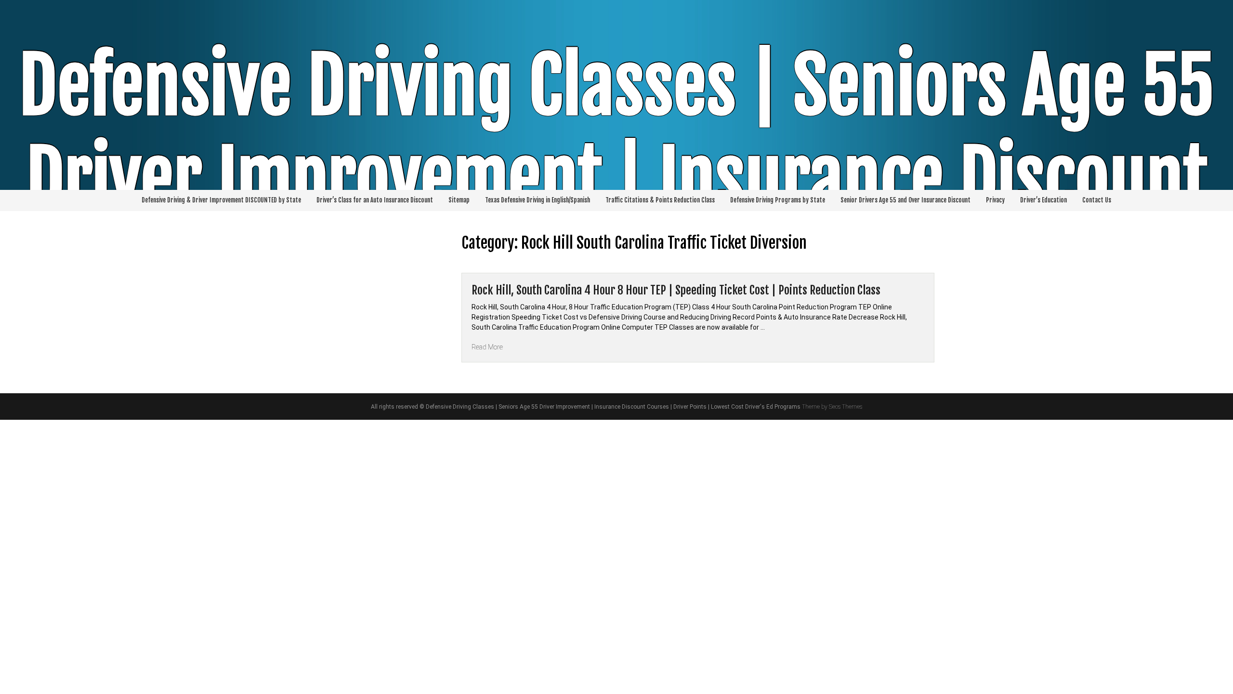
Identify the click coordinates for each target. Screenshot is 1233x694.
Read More (487, 347)
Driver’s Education (1043, 200)
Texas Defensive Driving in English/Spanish (537, 200)
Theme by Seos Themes (832, 406)
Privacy (995, 200)
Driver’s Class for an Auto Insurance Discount (374, 200)
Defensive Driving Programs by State (777, 200)
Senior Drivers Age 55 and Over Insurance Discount (905, 200)
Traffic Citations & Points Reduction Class (660, 200)
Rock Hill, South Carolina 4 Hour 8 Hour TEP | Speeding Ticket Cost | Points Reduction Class (676, 290)
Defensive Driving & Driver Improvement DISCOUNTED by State (221, 200)
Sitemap (459, 200)
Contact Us (1096, 200)
